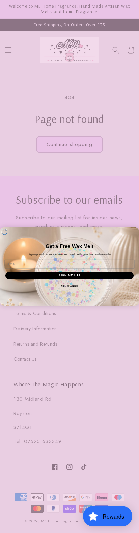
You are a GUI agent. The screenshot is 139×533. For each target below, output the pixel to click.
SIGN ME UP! (69, 275)
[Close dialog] (4, 232)
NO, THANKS (69, 286)
